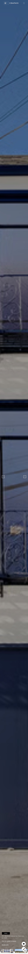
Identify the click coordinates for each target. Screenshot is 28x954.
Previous (3, 476)
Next (24, 476)
